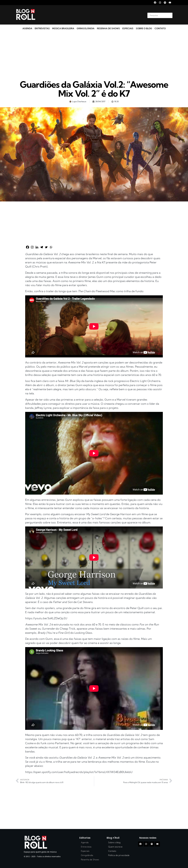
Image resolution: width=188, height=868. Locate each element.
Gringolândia (85, 28)
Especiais (127, 28)
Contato (160, 28)
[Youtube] (170, 2)
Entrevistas (42, 28)
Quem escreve (115, 846)
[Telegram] (41, 247)
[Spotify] (165, 2)
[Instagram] (160, 2)
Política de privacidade (119, 855)
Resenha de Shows (108, 28)
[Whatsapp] (51, 247)
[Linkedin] (37, 247)
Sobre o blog (144, 28)
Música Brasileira (63, 28)
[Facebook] (155, 2)
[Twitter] (46, 247)
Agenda (27, 28)
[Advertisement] (91, 15)
